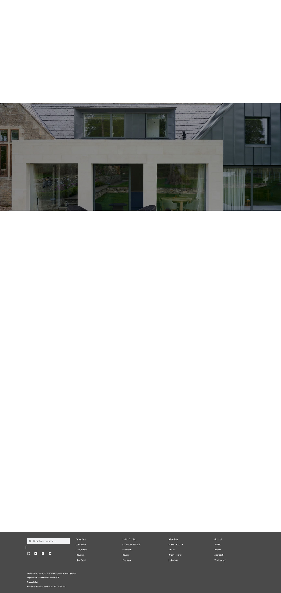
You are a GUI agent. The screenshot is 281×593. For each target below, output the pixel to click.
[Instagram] (28, 553)
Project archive (175, 544)
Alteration (173, 539)
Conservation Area (131, 544)
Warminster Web (60, 586)
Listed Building (129, 539)
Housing (80, 555)
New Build (81, 560)
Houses (125, 555)
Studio (217, 544)
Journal (218, 539)
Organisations (174, 555)
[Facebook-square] (42, 553)
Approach (218, 555)
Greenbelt (127, 550)
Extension (126, 560)
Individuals (173, 560)
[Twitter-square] (35, 553)
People (217, 550)
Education (81, 544)
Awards (171, 550)
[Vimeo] (50, 553)
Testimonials (220, 560)
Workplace (81, 539)
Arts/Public (81, 550)
